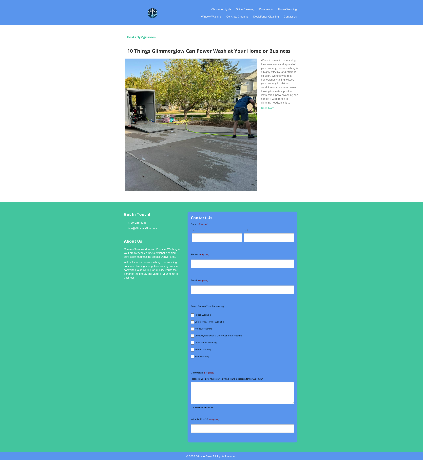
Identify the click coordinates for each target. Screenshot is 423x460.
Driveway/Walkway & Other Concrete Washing (218, 335)
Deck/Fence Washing (205, 342)
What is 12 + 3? (205, 419)
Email (199, 280)
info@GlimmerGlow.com (142, 228)
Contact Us (290, 16)
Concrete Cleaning (237, 16)
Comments (202, 372)
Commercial (266, 9)
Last (246, 230)
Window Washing (211, 16)
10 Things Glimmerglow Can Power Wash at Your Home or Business (209, 50)
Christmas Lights (221, 9)
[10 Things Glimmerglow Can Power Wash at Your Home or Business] (191, 124)
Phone (200, 254)
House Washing (287, 9)
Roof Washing (201, 356)
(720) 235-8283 (137, 222)
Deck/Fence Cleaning (266, 16)
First (194, 230)
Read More (267, 108)
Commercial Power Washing (209, 321)
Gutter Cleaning (245, 9)
